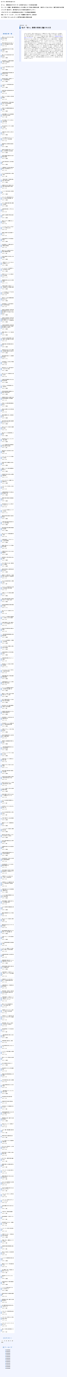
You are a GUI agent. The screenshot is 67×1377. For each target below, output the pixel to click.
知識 (26, 25)
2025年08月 (8, 1368)
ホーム (3, 5)
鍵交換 (2, 1342)
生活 (6, 1340)
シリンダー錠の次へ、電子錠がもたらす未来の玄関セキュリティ (18, 10)
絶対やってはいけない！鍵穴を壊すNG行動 (52, 7)
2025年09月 (8, 1366)
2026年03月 (8, 1358)
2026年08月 (8, 1350)
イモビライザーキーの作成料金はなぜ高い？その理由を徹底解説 (18, 12)
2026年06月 (8, 1353)
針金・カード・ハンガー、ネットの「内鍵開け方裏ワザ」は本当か (19, 14)
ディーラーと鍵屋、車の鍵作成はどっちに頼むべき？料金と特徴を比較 (20, 7)
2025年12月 (8, 1363)
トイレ (2, 1340)
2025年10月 (8, 1365)
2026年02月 (8, 1359)
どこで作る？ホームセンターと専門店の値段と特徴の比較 (16, 17)
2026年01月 (8, 1361)
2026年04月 (8, 1356)
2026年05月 (8, 1354)
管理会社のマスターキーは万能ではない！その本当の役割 (21, 5)
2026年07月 (8, 1351)
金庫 (12, 1340)
